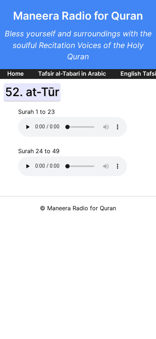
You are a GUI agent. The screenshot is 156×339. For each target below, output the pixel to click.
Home (15, 73)
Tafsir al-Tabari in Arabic (72, 73)
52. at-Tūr (32, 92)
